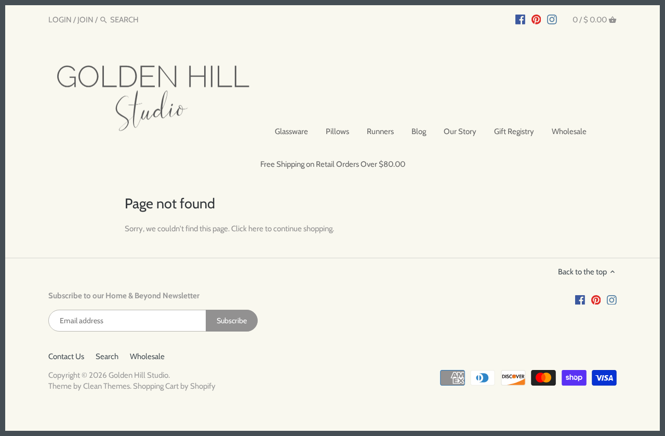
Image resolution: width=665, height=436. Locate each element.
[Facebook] (520, 19)
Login (60, 19)
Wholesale (147, 356)
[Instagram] (552, 19)
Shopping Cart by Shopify (174, 386)
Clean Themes (106, 386)
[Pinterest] (536, 19)
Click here (247, 228)
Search (107, 356)
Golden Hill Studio (138, 375)
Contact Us (66, 356)
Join (85, 19)
